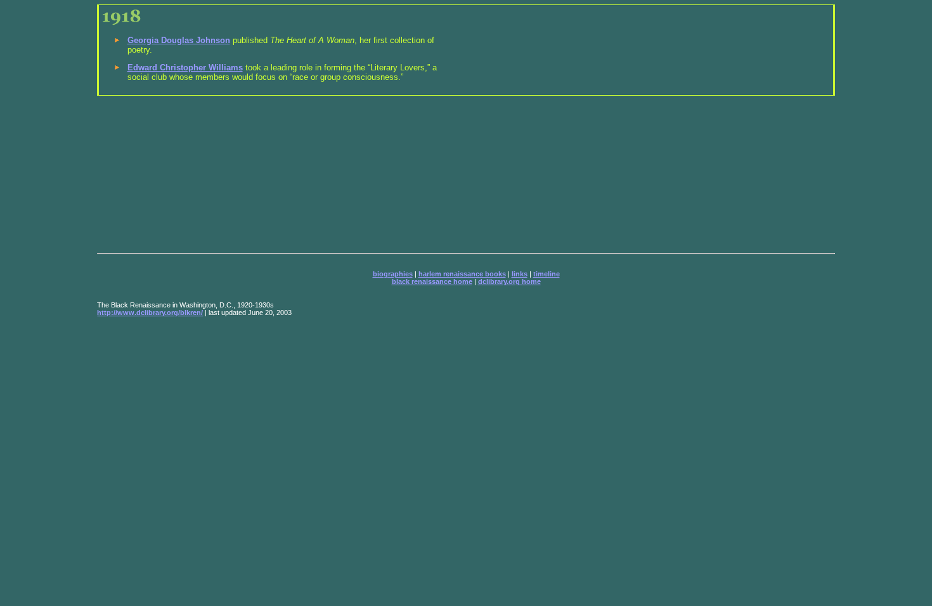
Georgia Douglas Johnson (178, 40)
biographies (393, 274)
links (519, 274)
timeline (546, 274)
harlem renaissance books (462, 274)
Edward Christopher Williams (185, 67)
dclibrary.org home (509, 281)
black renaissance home (432, 281)
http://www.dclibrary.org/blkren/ (150, 312)
